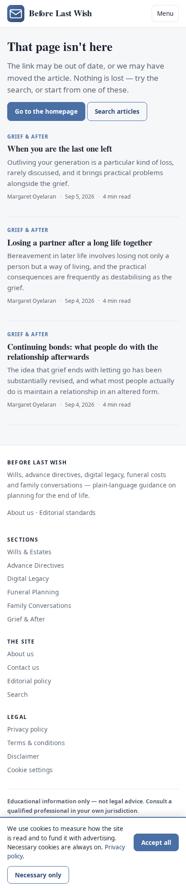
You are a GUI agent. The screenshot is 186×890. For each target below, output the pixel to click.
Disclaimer (23, 756)
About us (20, 512)
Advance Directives (35, 565)
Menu (165, 13)
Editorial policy (29, 681)
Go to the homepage (46, 111)
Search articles (117, 111)
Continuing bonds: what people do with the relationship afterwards (82, 351)
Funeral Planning (33, 592)
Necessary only (38, 875)
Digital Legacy (28, 578)
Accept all (156, 842)
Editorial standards (67, 512)
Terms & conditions (36, 742)
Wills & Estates (29, 551)
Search (17, 694)
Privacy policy (27, 729)
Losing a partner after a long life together (79, 242)
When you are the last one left (59, 148)
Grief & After (26, 619)
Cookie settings (30, 769)
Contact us (23, 667)
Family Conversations (39, 605)
